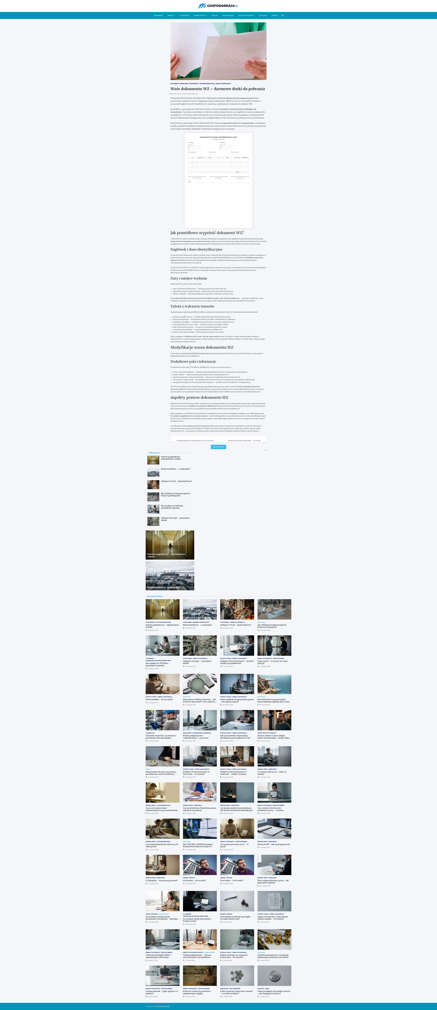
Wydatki (192, 878)
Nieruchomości (228, 15)
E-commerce (150, 658)
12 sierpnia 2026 (152, 883)
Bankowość (158, 15)
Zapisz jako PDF (218, 447)
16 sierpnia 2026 (152, 813)
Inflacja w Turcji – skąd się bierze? (176, 481)
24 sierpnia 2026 (227, 628)
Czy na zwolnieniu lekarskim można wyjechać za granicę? (199, 809)
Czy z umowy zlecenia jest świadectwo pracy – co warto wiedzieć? (270, 810)
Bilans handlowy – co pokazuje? (175, 469)
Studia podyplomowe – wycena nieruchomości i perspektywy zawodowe (197, 957)
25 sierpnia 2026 (190, 628)
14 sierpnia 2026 (152, 850)
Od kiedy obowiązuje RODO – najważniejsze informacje (159, 956)
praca (148, 769)
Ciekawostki (150, 733)
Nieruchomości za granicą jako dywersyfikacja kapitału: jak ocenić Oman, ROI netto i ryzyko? (273, 701)
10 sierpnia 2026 (152, 922)
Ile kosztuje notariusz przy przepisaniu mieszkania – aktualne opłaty (162, 919)
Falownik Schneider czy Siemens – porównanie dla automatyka (161, 737)
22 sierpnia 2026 (227, 666)
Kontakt (275, 15)
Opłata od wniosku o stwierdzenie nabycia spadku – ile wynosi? (273, 918)
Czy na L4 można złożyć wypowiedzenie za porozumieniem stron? (161, 810)
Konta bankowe (234, 988)
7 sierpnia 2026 (190, 960)
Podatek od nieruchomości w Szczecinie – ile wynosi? (196, 773)
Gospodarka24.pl (163, 1006)
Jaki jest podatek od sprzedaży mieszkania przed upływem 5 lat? (235, 737)
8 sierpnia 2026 (152, 960)
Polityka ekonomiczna (163, 622)
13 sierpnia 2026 (227, 850)
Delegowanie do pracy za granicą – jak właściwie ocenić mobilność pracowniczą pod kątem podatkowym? (161, 775)
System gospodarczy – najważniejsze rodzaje (171, 458)
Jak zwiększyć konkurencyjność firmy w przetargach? (175, 494)
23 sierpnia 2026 (190, 666)
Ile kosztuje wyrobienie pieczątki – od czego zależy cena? (236, 918)
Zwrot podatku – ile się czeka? (159, 699)
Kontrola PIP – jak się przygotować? (274, 844)
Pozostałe (263, 15)
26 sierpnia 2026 (152, 630)
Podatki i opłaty (225, 658)
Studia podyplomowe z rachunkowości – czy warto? (195, 737)
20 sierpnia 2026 (227, 705)
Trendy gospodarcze (237, 622)
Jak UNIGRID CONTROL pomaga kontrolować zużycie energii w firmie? (198, 846)
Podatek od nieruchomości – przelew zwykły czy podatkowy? (237, 662)
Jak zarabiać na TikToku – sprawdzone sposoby (173, 507)
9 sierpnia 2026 (227, 922)
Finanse (170, 15)
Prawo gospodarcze (246, 15)
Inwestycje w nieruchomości (193, 952)
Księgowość (187, 733)
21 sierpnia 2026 (152, 702)
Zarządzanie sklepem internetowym (158, 660)
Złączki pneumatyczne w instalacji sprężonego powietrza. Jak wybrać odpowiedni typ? (273, 957)
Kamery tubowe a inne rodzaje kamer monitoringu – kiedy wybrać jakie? (274, 738)
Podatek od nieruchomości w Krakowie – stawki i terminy (233, 773)
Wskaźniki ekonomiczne (201, 622)
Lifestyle (215, 15)
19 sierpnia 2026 (190, 741)
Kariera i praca (199, 15)
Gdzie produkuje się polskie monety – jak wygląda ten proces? (274, 992)
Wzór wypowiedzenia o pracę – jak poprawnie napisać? (273, 881)
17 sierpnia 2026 (227, 777)
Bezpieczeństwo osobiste (267, 733)
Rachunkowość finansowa (202, 733)
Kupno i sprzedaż (151, 914)
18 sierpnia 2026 (227, 741)
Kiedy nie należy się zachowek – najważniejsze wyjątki (197, 992)
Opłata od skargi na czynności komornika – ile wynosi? (234, 956)
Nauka (267, 988)
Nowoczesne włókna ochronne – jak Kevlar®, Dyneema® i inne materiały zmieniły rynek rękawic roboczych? (200, 701)
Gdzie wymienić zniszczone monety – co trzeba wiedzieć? (236, 992)
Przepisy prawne (278, 658)
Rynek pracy (273, 769)
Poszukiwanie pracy (163, 805)
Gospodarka (184, 15)
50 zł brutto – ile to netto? (194, 880)
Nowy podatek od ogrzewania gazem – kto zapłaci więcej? (237, 700)
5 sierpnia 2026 (227, 996)
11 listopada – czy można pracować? (162, 880)
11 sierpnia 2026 (227, 883)
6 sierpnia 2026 (264, 960)
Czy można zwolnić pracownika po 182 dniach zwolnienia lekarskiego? (236, 809)
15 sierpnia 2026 (227, 813)
